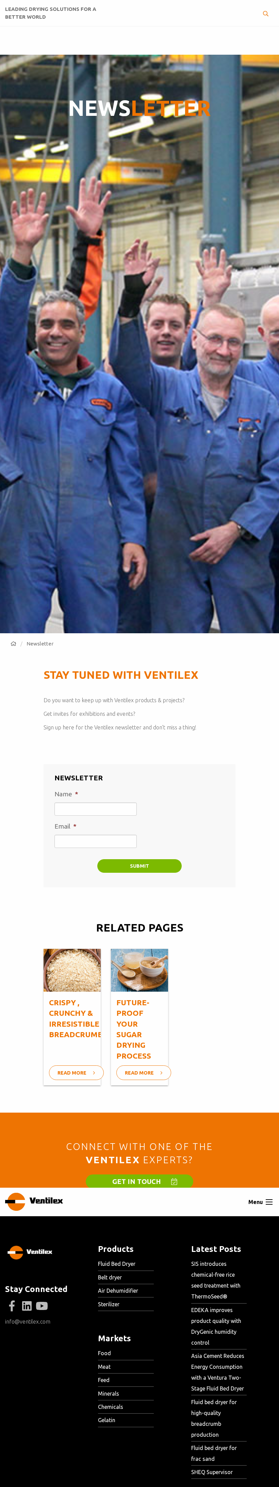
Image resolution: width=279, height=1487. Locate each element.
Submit (139, 866)
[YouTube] (42, 1306)
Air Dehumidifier (118, 1291)
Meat (104, 1367)
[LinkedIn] (27, 1306)
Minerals (108, 1394)
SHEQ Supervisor (212, 1472)
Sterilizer (108, 1304)
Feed (104, 1380)
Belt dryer (110, 1277)
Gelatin (106, 1420)
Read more (72, 1073)
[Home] (13, 644)
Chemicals (110, 1407)
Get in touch (136, 1181)
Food (104, 1353)
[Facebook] (12, 1306)
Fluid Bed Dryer (116, 1264)
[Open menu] (269, 1202)
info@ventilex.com (27, 1321)
